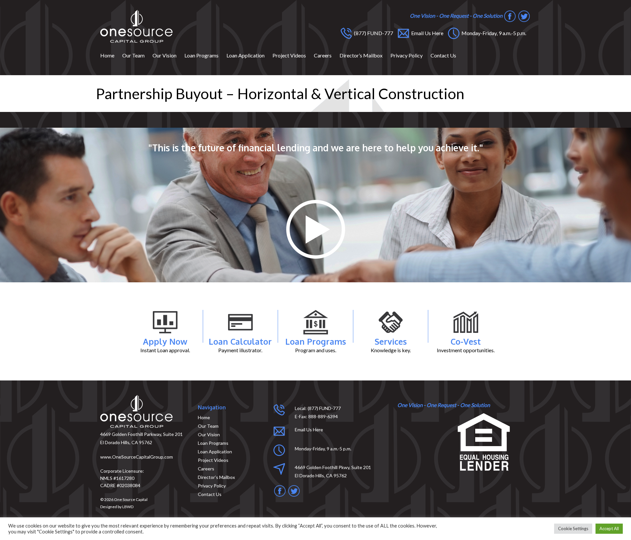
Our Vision (164, 55)
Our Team (133, 55)
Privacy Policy (406, 55)
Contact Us (443, 55)
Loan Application (245, 55)
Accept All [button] (609, 528)
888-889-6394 (323, 416)
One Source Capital (131, 499)
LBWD (127, 506)
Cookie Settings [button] (573, 528)
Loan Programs (201, 55)
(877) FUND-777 (373, 33)
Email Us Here (427, 33)
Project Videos (289, 55)
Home (107, 55)
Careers (323, 55)
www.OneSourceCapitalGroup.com (136, 457)
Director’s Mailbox (361, 55)
